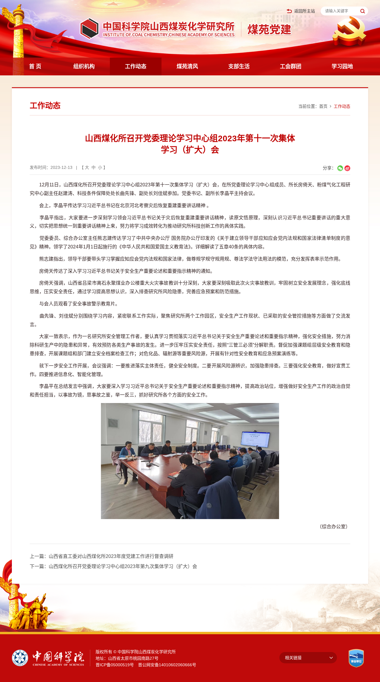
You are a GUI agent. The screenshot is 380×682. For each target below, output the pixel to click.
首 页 (35, 66)
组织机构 (84, 66)
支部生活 (239, 66)
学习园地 (342, 66)
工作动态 (135, 66)
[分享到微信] (340, 168)
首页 (323, 106)
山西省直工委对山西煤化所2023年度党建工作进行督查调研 (111, 556)
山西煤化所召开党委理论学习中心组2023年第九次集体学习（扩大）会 (123, 566)
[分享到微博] (347, 168)
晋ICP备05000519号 (115, 664)
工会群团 (290, 66)
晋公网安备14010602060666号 (167, 664)
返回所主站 (304, 11)
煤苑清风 (187, 66)
